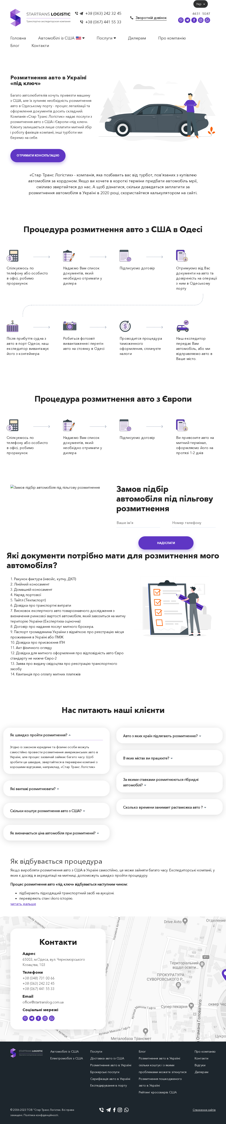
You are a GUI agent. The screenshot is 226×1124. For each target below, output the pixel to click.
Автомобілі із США (57, 38)
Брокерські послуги (104, 1072)
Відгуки (200, 1065)
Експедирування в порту (108, 1085)
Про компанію (172, 38)
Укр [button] (199, 4)
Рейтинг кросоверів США (158, 1092)
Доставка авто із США (107, 1058)
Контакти (40, 45)
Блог (14, 45)
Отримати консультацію (38, 155)
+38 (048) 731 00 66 (39, 978)
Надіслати (166, 543)
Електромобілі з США (66, 1058)
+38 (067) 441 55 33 (103, 22)
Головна (18, 38)
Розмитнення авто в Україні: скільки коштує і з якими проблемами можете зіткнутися (162, 1065)
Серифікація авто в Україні (110, 1079)
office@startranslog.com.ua (43, 1002)
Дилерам (137, 38)
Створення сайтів (204, 1109)
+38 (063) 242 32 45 (103, 13)
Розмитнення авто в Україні (110, 1065)
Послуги (105, 38)
